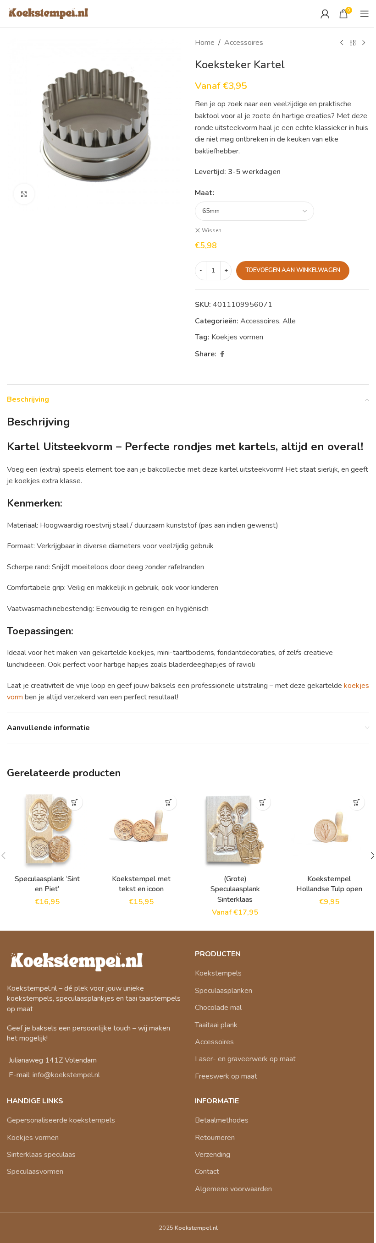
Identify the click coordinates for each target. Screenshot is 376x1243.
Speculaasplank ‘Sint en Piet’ (47, 884)
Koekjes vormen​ (237, 337)
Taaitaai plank (216, 1025)
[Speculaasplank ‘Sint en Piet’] (47, 830)
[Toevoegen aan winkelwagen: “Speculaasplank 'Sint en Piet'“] (74, 802)
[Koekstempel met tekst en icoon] (141, 830)
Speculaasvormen (35, 1172)
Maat (203, 193)
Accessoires (243, 43)
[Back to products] (352, 43)
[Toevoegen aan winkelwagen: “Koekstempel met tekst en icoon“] (168, 802)
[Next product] (363, 43)
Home (205, 43)
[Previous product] (341, 43)
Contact (207, 1172)
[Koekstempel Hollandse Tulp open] (329, 830)
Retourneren (215, 1138)
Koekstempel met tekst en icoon (141, 884)
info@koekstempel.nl (66, 1075)
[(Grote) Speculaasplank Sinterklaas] (235, 830)
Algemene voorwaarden (233, 1189)
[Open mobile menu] (364, 14)
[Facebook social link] (221, 354)
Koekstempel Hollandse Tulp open (329, 884)
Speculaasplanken (223, 991)
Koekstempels (218, 973)
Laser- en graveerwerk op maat (245, 1059)
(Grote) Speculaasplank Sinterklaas (235, 889)
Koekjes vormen (33, 1138)
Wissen (211, 230)
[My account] (325, 14)
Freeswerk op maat (226, 1076)
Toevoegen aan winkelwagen (292, 270)
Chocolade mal (218, 1008)
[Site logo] (47, 13)
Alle (289, 321)
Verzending (212, 1155)
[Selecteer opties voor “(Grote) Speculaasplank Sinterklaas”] (262, 802)
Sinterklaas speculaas (41, 1155)
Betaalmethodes (222, 1120)
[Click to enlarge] (24, 194)
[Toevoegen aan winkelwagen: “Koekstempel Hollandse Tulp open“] (356, 802)
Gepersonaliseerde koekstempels (61, 1120)
